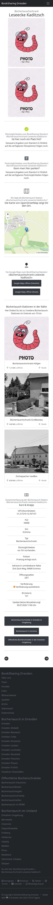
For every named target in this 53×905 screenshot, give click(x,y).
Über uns (6, 677)
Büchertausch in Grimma (26, 631)
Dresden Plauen (9, 763)
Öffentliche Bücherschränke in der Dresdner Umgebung (26, 641)
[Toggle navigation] (48, 3)
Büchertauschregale (11, 791)
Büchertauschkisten (11, 786)
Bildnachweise (8, 695)
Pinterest (23, 881)
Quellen (5, 699)
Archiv (4, 704)
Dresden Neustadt (10, 754)
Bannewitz (6, 819)
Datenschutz (7, 712)
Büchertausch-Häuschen (13, 782)
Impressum (7, 708)
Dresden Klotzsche (10, 741)
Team (4, 682)
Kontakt (5, 686)
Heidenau (6, 837)
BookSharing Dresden (13, 3)
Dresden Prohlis (9, 767)
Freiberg (5, 832)
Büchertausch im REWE (13, 804)
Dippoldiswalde (9, 828)
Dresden (5, 723)
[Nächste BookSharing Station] (38, 658)
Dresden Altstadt (9, 727)
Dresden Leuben (9, 745)
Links (4, 690)
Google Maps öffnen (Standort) (26, 283)
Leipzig (5, 841)
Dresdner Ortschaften (12, 771)
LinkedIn (17, 883)
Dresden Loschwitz (11, 749)
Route (43, 368)
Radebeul (6, 854)
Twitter (37, 881)
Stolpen (5, 863)
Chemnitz (6, 823)
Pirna (4, 850)
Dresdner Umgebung (12, 815)
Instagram (8, 881)
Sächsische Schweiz (11, 859)
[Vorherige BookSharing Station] (14, 658)
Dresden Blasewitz (10, 732)
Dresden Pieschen (10, 758)
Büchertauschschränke (12, 795)
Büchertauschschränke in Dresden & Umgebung (26, 621)
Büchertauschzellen (11, 800)
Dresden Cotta (8, 736)
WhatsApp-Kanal (36, 883)
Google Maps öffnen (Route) (26, 292)
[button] (26, 229)
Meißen (5, 845)
